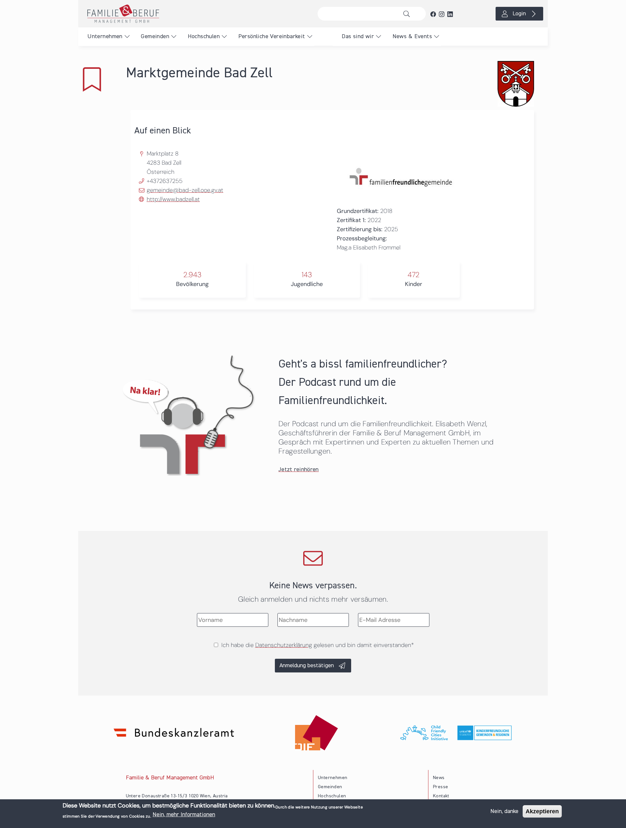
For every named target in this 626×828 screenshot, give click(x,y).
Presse (440, 787)
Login (519, 14)
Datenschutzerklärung (283, 645)
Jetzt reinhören (298, 470)
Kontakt (441, 796)
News (439, 777)
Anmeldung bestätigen (306, 666)
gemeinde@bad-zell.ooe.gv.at (185, 190)
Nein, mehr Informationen (184, 815)
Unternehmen (104, 36)
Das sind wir (358, 36)
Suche (408, 14)
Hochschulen (204, 36)
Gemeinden (155, 36)
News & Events (412, 36)
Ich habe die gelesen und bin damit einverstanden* (317, 645)
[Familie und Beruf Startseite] (195, 13)
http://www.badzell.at (173, 199)
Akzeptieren (542, 811)
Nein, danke (504, 811)
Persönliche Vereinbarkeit (271, 36)
